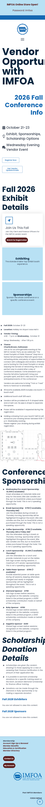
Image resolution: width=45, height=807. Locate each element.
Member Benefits (11, 746)
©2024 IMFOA (36, 798)
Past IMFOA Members (32, 792)
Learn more (22, 273)
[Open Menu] (22, 39)
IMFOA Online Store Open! (22, 4)
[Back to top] (40, 802)
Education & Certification (14, 748)
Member (7, 750)
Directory (15, 750)
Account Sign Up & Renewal (15, 743)
